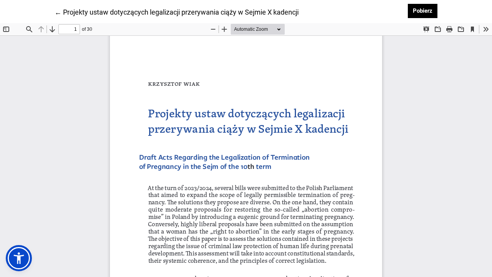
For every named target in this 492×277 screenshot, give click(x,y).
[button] (19, 258)
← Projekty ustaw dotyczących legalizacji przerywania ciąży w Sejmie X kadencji (177, 12)
